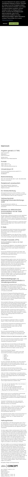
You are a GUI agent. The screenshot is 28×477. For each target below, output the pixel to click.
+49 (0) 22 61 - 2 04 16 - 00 (9, 474)
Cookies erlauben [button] (14, 23)
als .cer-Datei (24, 336)
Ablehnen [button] (5, 23)
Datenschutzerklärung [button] (7, 20)
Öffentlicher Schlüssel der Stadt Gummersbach (11, 336)
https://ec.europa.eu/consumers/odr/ (19, 194)
